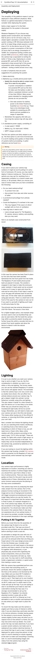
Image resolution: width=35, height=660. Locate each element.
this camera (29, 451)
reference (14, 55)
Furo (20, 657)
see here (20, 106)
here (19, 143)
